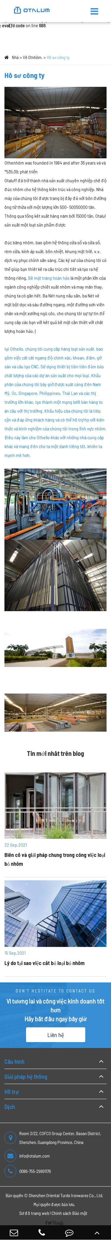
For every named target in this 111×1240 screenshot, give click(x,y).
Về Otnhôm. (33, 57)
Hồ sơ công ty (58, 57)
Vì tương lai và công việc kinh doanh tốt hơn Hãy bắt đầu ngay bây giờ (55, 1009)
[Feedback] (69, 1232)
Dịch (9, 1106)
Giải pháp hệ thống (25, 1076)
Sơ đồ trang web (34, 1213)
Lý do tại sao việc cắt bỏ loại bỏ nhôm (44, 963)
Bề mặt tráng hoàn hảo (49, 278)
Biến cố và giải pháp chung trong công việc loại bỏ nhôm (54, 859)
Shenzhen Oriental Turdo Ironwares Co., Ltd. (66, 1195)
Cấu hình (14, 1061)
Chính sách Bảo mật (69, 1213)
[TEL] (42, 1232)
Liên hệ (55, 1034)
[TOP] (97, 1232)
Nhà (15, 57)
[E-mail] (14, 1232)
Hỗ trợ (11, 1091)
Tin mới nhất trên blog (55, 753)
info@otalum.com (34, 1155)
